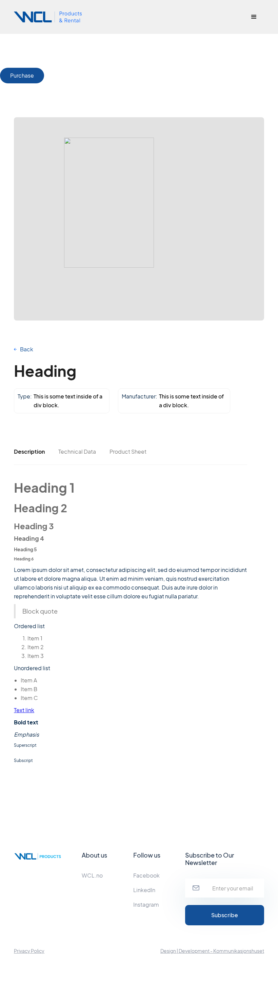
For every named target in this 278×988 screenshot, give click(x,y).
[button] (254, 17)
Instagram (146, 904)
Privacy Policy (29, 951)
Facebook (146, 875)
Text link (24, 710)
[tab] (29, 451)
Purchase (22, 75)
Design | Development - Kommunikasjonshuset (212, 951)
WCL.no (92, 875)
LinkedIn (144, 889)
